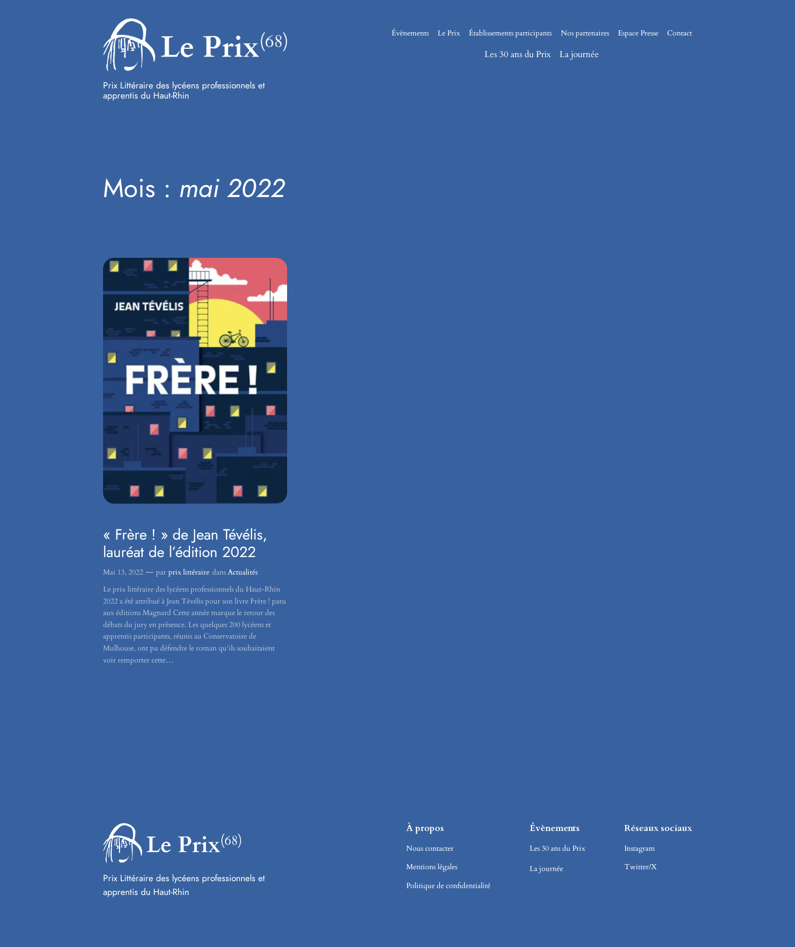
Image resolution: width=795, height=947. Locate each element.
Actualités (243, 572)
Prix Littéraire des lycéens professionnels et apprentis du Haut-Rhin (184, 90)
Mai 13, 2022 (123, 572)
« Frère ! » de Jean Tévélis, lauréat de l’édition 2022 (185, 543)
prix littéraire (188, 572)
